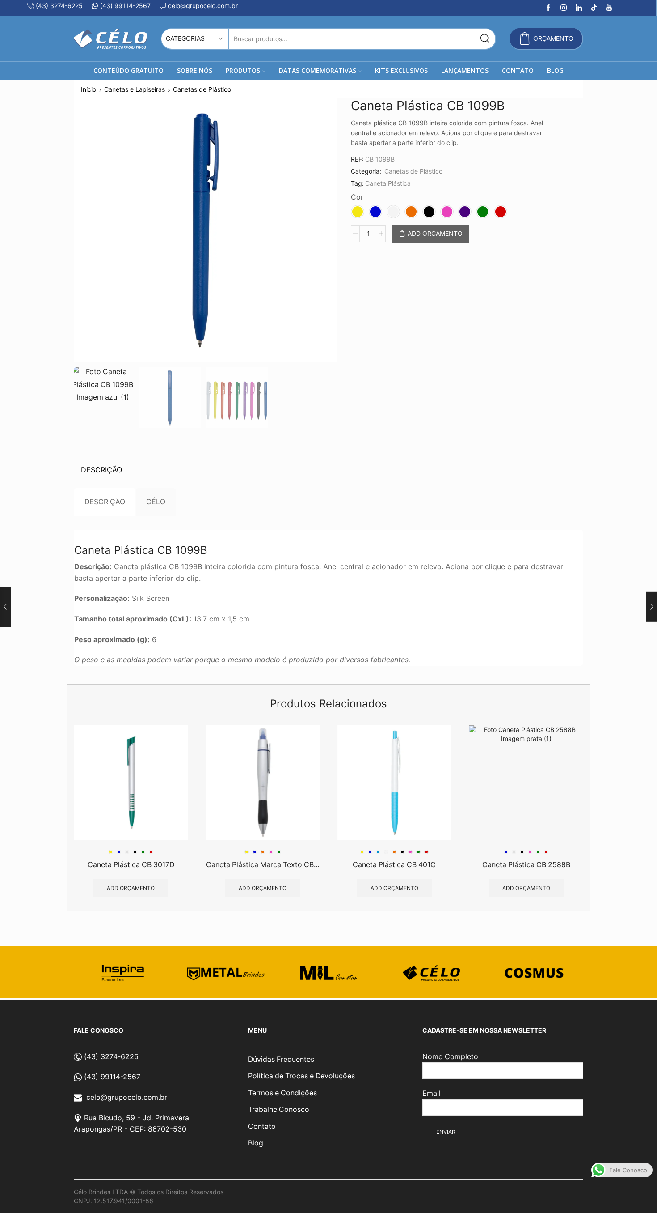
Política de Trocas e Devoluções (301, 1076)
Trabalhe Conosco (278, 1109)
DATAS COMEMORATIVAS (317, 70)
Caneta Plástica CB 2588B (526, 864)
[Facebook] (548, 8)
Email (431, 1093)
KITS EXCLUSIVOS (401, 70)
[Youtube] (609, 8)
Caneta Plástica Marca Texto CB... (262, 864)
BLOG (555, 70)
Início (88, 89)
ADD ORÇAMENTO (435, 233)
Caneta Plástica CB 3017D (131, 864)
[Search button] (485, 39)
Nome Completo (450, 1056)
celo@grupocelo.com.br (126, 1097)
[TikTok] (594, 8)
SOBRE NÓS (194, 70)
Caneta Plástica (388, 183)
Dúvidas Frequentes (281, 1059)
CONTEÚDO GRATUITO (128, 70)
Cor (357, 197)
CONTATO (518, 70)
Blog (255, 1143)
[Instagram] (563, 8)
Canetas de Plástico (202, 89)
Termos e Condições (282, 1093)
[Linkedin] (579, 8)
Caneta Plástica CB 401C (394, 864)
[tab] (101, 470)
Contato (262, 1126)
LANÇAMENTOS (465, 70)
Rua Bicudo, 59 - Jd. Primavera (136, 1117)
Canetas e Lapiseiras (134, 89)
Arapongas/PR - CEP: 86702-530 (130, 1128)
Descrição (101, 469)
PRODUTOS (243, 70)
